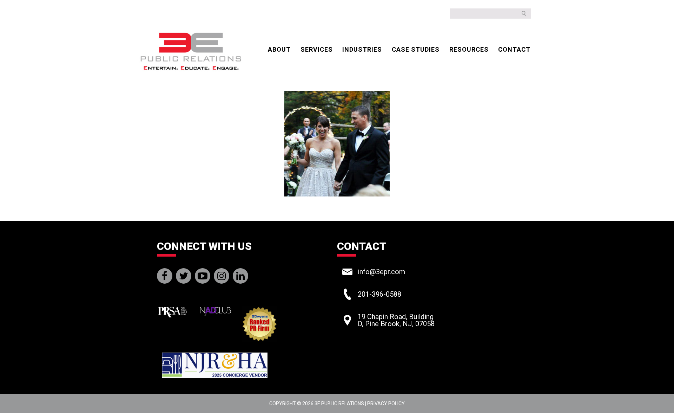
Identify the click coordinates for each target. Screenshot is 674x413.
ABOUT (279, 49)
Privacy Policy (386, 403)
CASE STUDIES (416, 49)
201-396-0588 (379, 294)
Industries (362, 49)
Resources (469, 49)
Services (316, 49)
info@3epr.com (381, 271)
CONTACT (514, 49)
